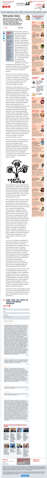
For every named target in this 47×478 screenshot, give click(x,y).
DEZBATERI (39, 12)
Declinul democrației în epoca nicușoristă (9, 37)
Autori (38, 1)
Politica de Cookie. (14, 474)
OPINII (16, 12)
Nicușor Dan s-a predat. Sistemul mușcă (9, 44)
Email (4, 311)
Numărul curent (31, 2)
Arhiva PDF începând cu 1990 (8, 1)
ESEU (31, 12)
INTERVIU (21, 12)
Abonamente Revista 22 (7, 2)
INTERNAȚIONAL (10, 12)
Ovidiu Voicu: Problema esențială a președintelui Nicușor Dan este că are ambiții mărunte (10, 56)
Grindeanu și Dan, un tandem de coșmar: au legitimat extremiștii (9, 49)
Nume (4, 308)
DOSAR (34, 12)
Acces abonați (5, 4)
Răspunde (27, 355)
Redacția (43, 1)
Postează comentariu (8, 321)
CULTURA (26, 12)
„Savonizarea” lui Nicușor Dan (10, 41)
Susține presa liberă (38, 17)
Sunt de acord (25, 475)
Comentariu (5, 315)
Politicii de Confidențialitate (26, 470)
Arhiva (35, 1)
